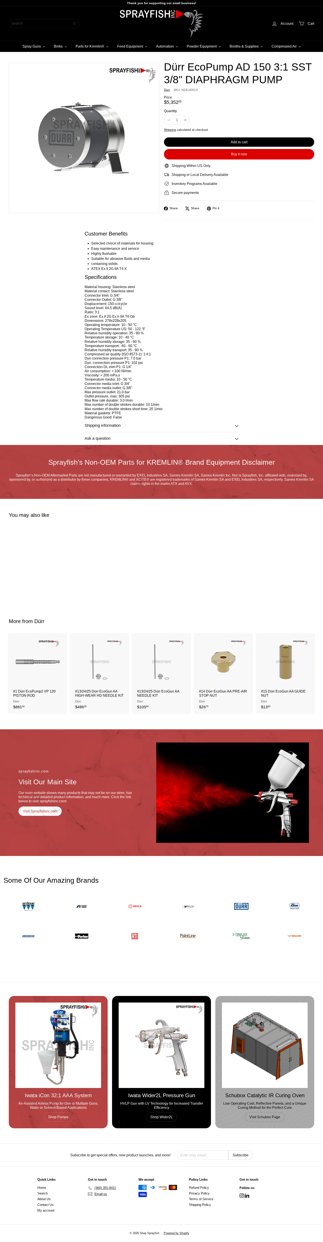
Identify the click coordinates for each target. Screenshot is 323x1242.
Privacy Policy (199, 1193)
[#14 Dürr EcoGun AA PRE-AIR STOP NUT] (223, 673)
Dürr (39, 621)
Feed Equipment (130, 46)
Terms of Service (201, 1199)
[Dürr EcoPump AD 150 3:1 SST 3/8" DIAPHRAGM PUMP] (32, 565)
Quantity (170, 111)
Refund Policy (199, 1187)
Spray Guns (32, 46)
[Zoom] (84, 138)
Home (41, 1187)
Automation (165, 46)
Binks (59, 46)
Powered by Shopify (176, 1233)
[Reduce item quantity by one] (168, 120)
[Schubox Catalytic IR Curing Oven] (265, 1045)
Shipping (170, 129)
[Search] (74, 23)
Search (42, 1193)
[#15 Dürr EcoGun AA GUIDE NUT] (285, 673)
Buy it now (239, 154)
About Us (44, 1199)
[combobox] (44, 23)
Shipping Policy (200, 1205)
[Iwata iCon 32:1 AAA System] (58, 1045)
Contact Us (45, 1205)
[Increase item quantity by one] (185, 120)
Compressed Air (285, 46)
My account (45, 1210)
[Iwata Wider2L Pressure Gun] (161, 1045)
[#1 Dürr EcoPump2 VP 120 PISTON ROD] (37, 673)
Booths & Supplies (244, 46)
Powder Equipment (202, 46)
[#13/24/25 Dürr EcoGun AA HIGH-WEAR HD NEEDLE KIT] (99, 673)
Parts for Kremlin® (90, 46)
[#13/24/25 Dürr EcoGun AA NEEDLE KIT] (161, 673)
